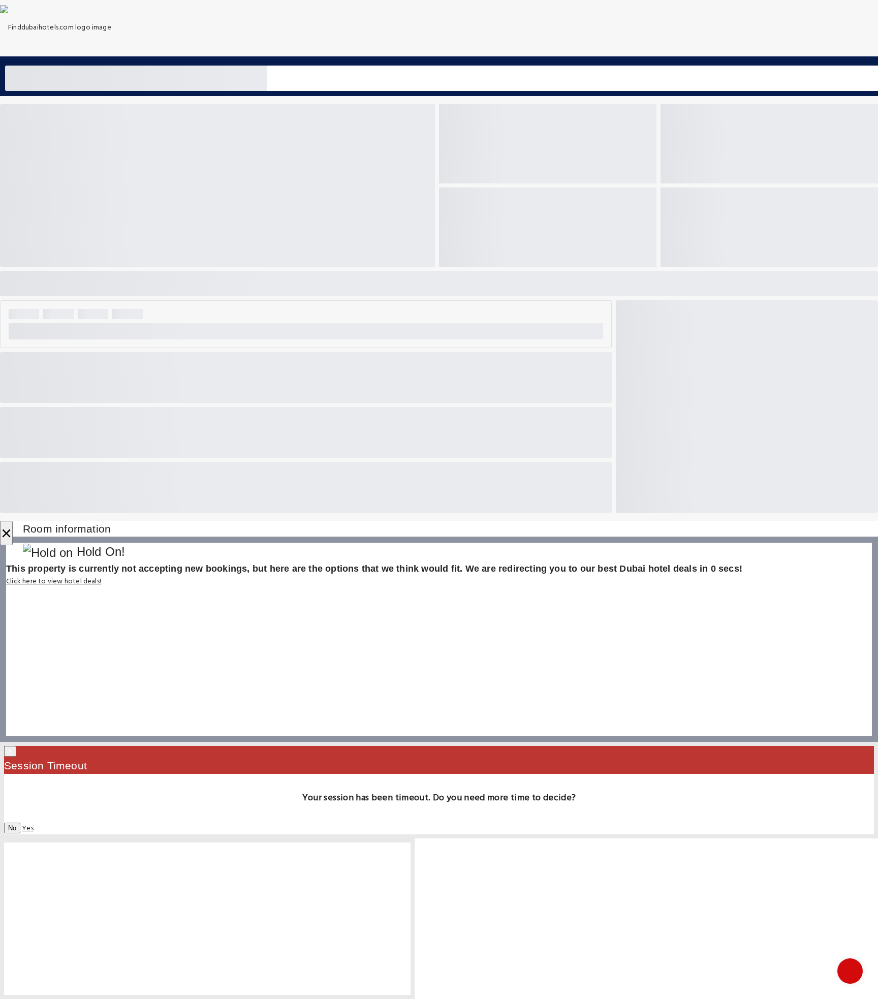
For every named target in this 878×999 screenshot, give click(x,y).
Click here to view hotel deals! (53, 581)
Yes (28, 828)
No (12, 828)
